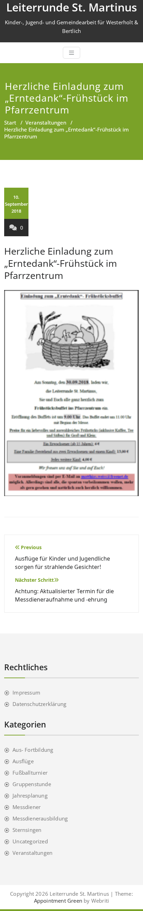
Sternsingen (26, 829)
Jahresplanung (30, 795)
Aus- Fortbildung (32, 749)
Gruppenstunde (31, 784)
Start (10, 122)
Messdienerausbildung (40, 818)
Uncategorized (30, 841)
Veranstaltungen (45, 122)
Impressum (26, 692)
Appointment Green (58, 900)
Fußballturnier (30, 772)
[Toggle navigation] (71, 53)
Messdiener (26, 806)
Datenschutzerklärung (39, 703)
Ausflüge (23, 761)
